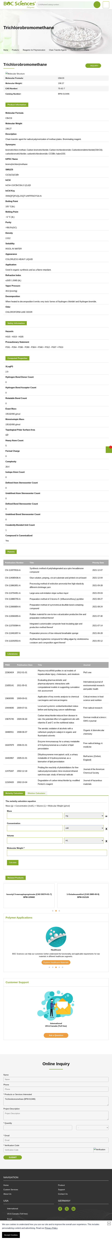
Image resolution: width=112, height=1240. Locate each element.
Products (15, 50)
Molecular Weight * (15, 848)
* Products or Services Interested (17, 1094)
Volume (10, 836)
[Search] (97, 4)
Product (61, 1185)
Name (6, 1075)
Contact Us (63, 1194)
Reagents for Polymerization (34, 50)
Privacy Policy (51, 1228)
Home (5, 50)
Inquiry (94, 66)
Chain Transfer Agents (58, 50)
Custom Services (10, 1189)
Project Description (11, 1109)
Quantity (7, 1123)
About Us (7, 1194)
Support (61, 1189)
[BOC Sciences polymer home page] (19, 4)
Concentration (13, 823)
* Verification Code (11, 1145)
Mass (9, 811)
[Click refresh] (101, 1150)
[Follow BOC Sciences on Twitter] (67, 1209)
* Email (6, 1135)
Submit (13, 1157)
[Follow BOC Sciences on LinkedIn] (73, 1209)
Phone (6, 1085)
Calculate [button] (12, 863)
